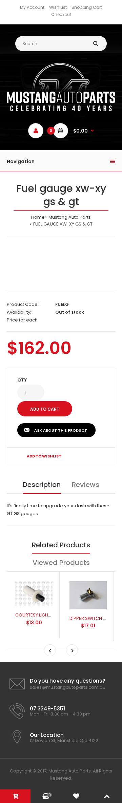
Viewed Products (61, 562)
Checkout (61, 14)
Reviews (85, 484)
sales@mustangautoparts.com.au (67, 687)
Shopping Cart (87, 7)
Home (38, 217)
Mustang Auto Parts (69, 217)
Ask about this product (60, 430)
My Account (32, 7)
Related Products (61, 545)
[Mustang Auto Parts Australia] (61, 109)
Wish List (58, 7)
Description (42, 484)
